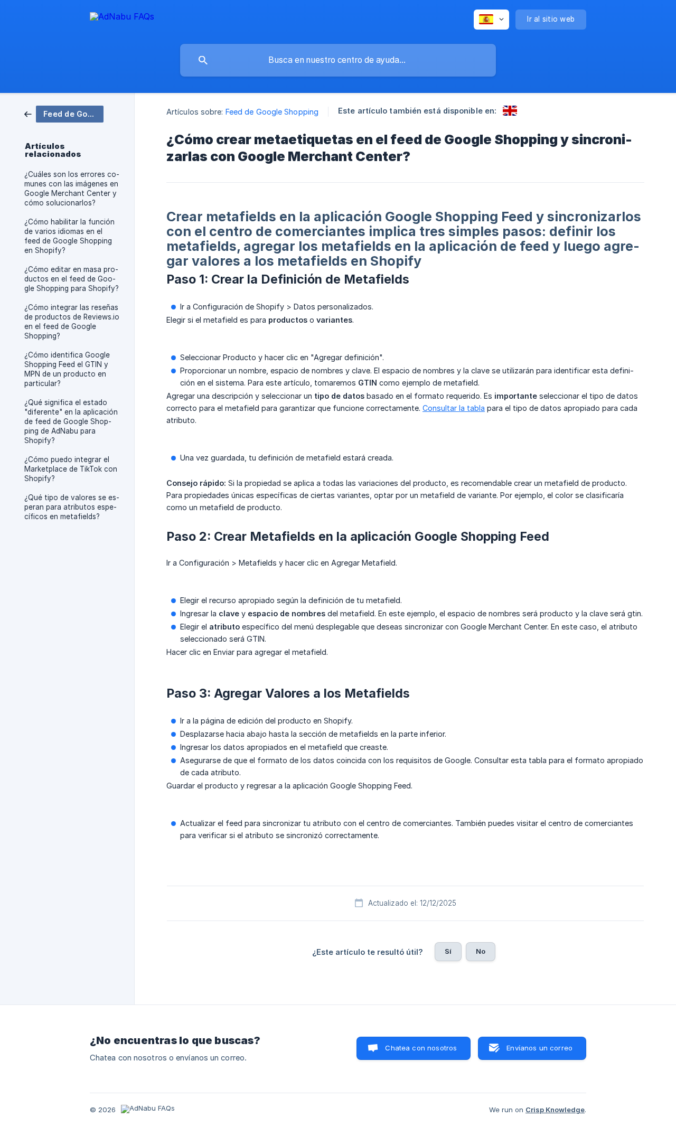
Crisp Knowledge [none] (555, 1109)
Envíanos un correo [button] (539, 1048)
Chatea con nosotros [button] (421, 1048)
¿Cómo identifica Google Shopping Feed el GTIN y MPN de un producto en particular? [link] (67, 369)
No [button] (480, 951)
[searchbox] (338, 60)
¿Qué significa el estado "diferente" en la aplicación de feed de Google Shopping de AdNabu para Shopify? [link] (71, 421)
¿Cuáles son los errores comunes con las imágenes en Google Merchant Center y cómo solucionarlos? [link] (71, 188)
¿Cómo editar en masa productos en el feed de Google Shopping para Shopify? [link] (71, 279)
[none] (122, 18)
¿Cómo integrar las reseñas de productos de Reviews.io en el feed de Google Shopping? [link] (71, 321)
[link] (64, 113)
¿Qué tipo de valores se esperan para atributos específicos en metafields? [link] (71, 507)
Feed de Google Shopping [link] (272, 111)
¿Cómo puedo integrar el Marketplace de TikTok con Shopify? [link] (70, 469)
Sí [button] (448, 951)
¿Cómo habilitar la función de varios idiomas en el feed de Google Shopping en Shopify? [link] (69, 236)
